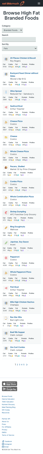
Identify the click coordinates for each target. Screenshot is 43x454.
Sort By (5, 44)
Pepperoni (14, 257)
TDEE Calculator (8, 402)
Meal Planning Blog (8, 407)
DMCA (4, 432)
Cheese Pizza (16, 121)
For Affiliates (6, 427)
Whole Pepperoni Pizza (20, 272)
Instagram (8, 444)
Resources (5, 413)
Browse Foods (7, 396)
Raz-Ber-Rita (16, 317)
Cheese (13, 136)
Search (5, 35)
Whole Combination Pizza (22, 196)
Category (6, 26)
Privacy (4, 430)
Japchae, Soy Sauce (19, 242)
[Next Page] (26, 364)
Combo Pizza (16, 181)
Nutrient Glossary (8, 404)
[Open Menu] (39, 3)
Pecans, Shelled (17, 166)
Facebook (8, 441)
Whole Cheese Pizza (19, 151)
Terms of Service (8, 435)
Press (4, 424)
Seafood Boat (16, 106)
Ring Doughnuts (17, 226)
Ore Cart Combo (17, 347)
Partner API (6, 419)
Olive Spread (16, 91)
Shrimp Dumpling (18, 211)
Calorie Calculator (8, 399)
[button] (12, 30)
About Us (5, 421)
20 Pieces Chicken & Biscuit (23, 58)
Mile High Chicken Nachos (22, 302)
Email (6, 447)
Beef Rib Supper (17, 332)
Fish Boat (14, 287)
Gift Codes (6, 410)
